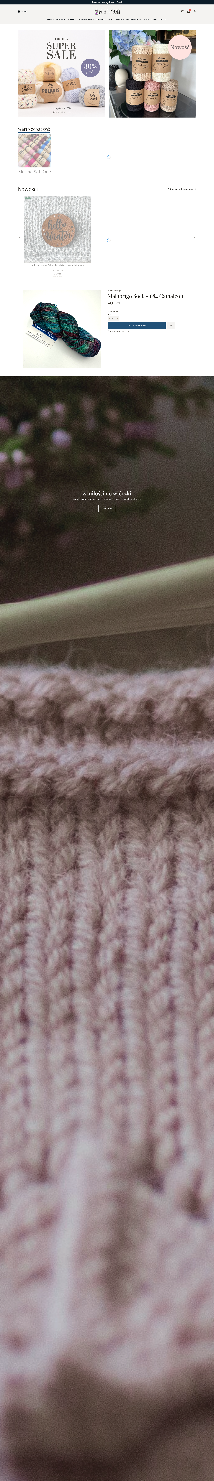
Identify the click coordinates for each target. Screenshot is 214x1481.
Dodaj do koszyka (138, 325)
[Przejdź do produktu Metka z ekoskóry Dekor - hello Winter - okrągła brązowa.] (57, 229)
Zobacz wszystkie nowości (180, 189)
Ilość (109, 314)
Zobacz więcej (107, 508)
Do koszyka (56, 259)
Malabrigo (117, 291)
